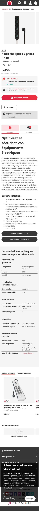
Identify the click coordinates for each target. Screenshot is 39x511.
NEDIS (4, 50)
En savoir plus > (17, 488)
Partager (9, 107)
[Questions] (29, 128)
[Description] (10, 128)
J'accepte (30, 498)
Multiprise (25, 289)
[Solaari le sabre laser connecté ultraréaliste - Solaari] (25, 503)
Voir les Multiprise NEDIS (19, 239)
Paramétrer (9, 498)
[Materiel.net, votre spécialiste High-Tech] (9, 3)
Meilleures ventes (8, 373)
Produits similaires (24, 373)
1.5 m (23, 292)
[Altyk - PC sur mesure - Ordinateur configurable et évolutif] (13, 503)
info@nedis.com (27, 353)
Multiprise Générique (19, 436)
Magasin (25, 2)
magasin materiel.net (20, 89)
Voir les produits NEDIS (19, 233)
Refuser (8, 493)
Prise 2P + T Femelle (27, 307)
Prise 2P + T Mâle (29, 303)
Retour (5, 9)
